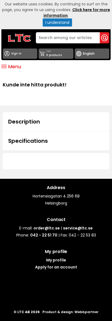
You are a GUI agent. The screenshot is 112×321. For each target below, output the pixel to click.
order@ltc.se (46, 228)
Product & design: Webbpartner (70, 312)
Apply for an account (56, 267)
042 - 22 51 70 (43, 235)
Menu (14, 66)
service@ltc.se (78, 228)
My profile (56, 260)
